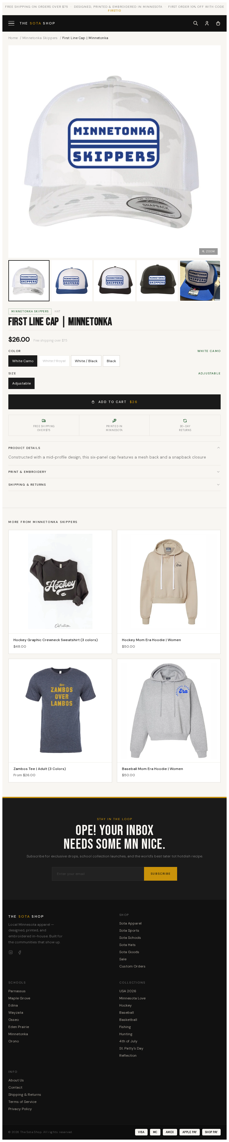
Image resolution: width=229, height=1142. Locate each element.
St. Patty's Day (131, 1048)
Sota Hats (127, 944)
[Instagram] (10, 952)
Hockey (125, 1005)
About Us (16, 1080)
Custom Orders (132, 966)
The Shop (37, 23)
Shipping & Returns (27, 485)
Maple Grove (19, 998)
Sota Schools (130, 937)
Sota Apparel (130, 923)
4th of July (128, 1041)
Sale (122, 959)
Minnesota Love (132, 998)
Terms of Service (22, 1101)
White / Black (86, 361)
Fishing (125, 1026)
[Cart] (218, 23)
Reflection (128, 1055)
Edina (13, 1005)
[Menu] (12, 23)
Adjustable (21, 383)
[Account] (207, 23)
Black (111, 361)
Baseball (126, 1012)
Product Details (24, 448)
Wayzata (15, 1012)
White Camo (22, 361)
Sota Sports (129, 930)
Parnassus (17, 991)
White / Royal (54, 361)
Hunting (125, 1034)
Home (13, 38)
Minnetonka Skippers (40, 38)
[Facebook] (19, 952)
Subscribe (161, 874)
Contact (15, 1087)
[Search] (195, 23)
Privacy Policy (20, 1108)
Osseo (13, 1019)
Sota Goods (129, 952)
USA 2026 (127, 991)
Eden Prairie (18, 1026)
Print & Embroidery (27, 472)
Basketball (128, 1019)
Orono (13, 1041)
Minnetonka (18, 1034)
